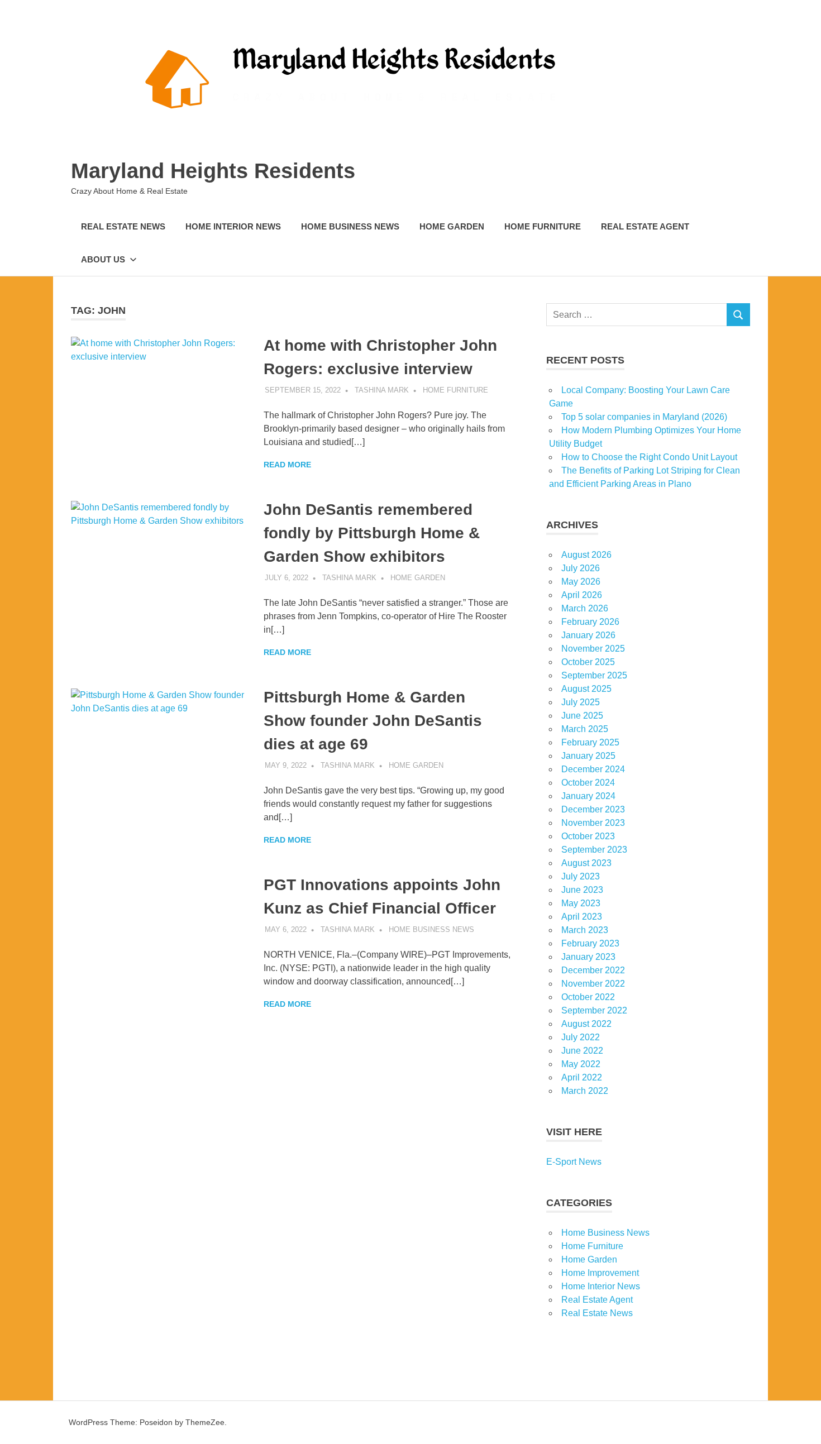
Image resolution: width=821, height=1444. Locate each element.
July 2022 (580, 1037)
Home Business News (350, 226)
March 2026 (584, 608)
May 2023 (580, 903)
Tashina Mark (382, 390)
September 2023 (594, 849)
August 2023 (586, 863)
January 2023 (588, 957)
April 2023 (581, 916)
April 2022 (581, 1077)
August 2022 (586, 1024)
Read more (287, 464)
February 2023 (590, 943)
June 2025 (582, 715)
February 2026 (590, 622)
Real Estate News (123, 226)
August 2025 (586, 689)
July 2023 (580, 876)
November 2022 (593, 983)
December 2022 (593, 970)
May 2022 (580, 1064)
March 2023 (584, 930)
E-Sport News (574, 1161)
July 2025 (580, 702)
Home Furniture (542, 226)
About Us (103, 259)
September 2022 (594, 1010)
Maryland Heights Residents (213, 171)
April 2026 (581, 595)
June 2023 (582, 890)
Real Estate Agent (645, 226)
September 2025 (594, 675)
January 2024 (588, 796)
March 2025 (584, 729)
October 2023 (588, 836)
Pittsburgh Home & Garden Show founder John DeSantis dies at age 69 (373, 720)
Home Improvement (600, 1273)
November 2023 (593, 823)
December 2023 (593, 809)
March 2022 (584, 1091)
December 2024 (593, 769)
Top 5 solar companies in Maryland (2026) (644, 417)
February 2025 (590, 742)
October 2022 (588, 997)
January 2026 (588, 635)
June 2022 (582, 1050)
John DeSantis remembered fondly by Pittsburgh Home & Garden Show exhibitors (372, 533)
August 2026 (586, 555)
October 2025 (588, 662)
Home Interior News (233, 226)
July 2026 (580, 568)
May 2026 (580, 581)
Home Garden (451, 226)
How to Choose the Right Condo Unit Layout (649, 457)
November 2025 (593, 648)
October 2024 (588, 782)
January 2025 (588, 756)
